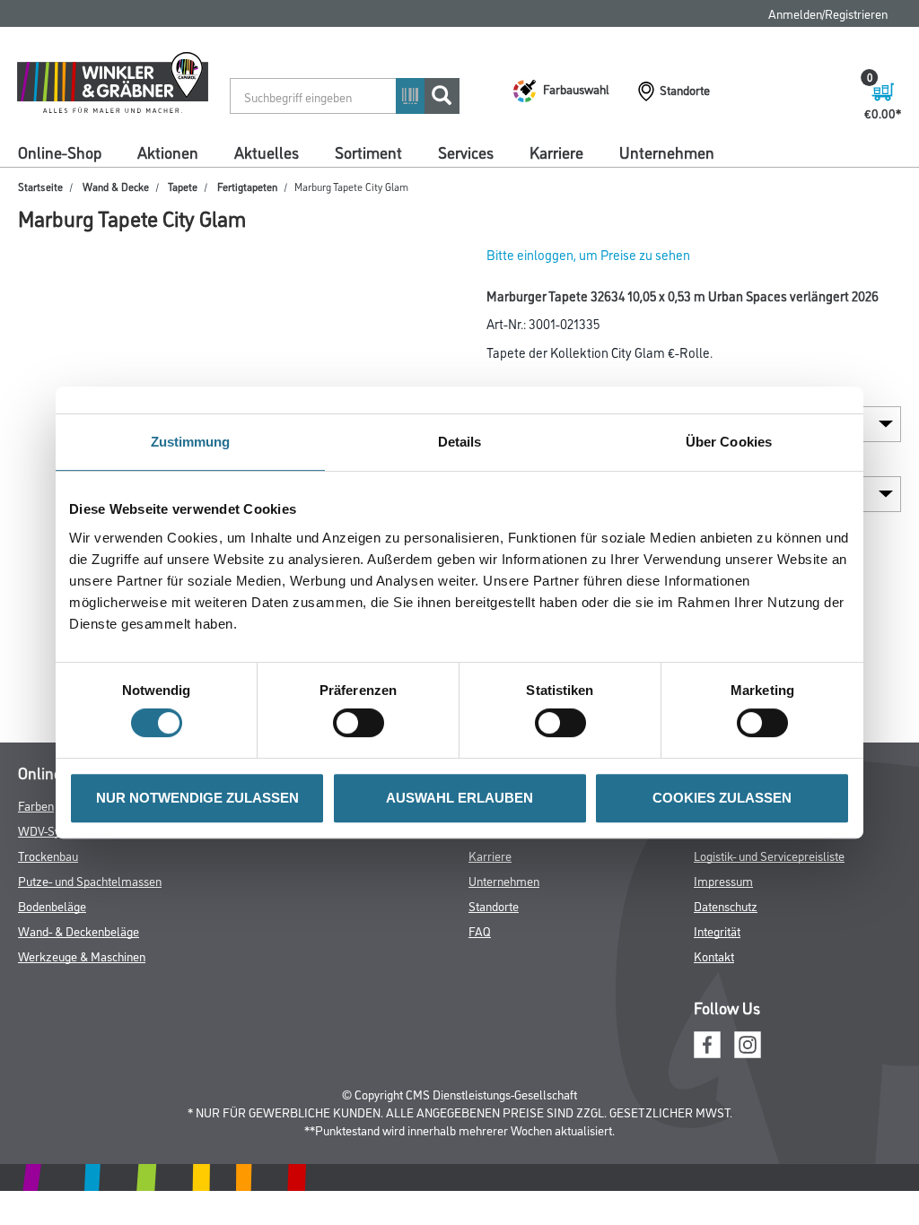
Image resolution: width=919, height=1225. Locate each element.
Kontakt (714, 955)
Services (466, 151)
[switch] (363, 722)
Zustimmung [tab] (191, 441)
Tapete (182, 186)
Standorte (493, 905)
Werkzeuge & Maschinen (81, 955)
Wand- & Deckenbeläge (78, 930)
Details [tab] (460, 441)
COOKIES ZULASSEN (722, 797)
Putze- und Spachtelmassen (90, 880)
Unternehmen (666, 151)
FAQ (479, 930)
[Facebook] (707, 1041)
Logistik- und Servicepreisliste (769, 855)
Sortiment (368, 151)
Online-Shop (59, 151)
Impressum (723, 880)
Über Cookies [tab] (729, 441)
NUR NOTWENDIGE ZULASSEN (197, 797)
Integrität (717, 930)
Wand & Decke (116, 186)
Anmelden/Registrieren (828, 13)
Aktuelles (266, 151)
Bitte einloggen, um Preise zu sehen (588, 254)
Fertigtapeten (247, 186)
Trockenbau (48, 855)
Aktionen (167, 151)
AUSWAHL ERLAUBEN (459, 797)
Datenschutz (725, 905)
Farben (36, 804)
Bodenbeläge (52, 905)
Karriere (556, 151)
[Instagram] (747, 1041)
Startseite (40, 186)
